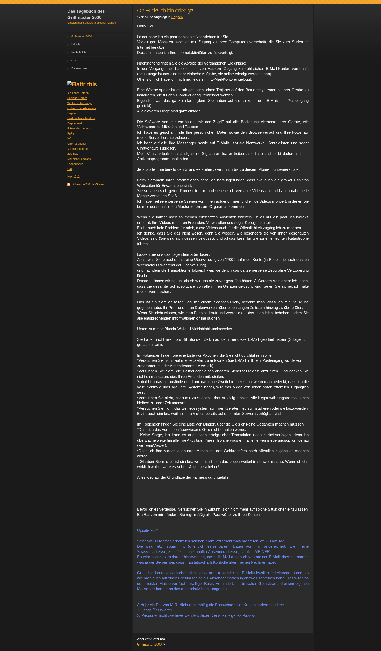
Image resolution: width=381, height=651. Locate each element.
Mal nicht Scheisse (79, 158)
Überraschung (76, 143)
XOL (70, 138)
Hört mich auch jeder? (81, 118)
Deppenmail (74, 123)
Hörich (75, 44)
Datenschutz (79, 68)
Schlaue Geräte (77, 98)
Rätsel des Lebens (79, 128)
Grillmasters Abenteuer (81, 108)
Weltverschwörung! (79, 103)
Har (69, 169)
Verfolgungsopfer (78, 148)
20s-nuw (72, 153)
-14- (73, 60)
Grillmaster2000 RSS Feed (88, 184)
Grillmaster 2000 (81, 36)
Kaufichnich (78, 52)
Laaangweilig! (75, 163)
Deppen (72, 113)
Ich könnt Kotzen (78, 92)
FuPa (70, 133)
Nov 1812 (73, 176)
